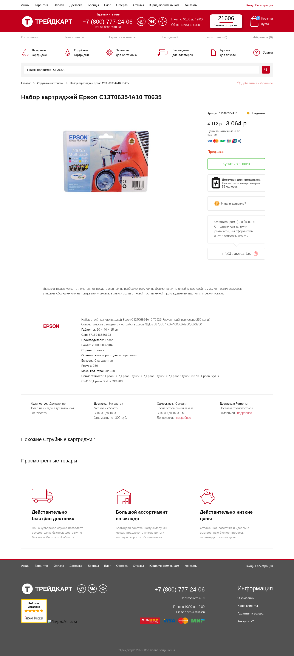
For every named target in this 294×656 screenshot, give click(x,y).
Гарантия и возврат (122, 37)
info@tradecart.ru (236, 253)
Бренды (93, 5)
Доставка (76, 5)
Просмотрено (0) (215, 37)
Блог (107, 5)
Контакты (190, 5)
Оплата (59, 5)
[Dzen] (162, 24)
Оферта (122, 5)
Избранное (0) (263, 37)
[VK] (152, 24)
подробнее (183, 418)
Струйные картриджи (50, 83)
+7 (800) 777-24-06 (107, 21)
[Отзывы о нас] (34, 622)
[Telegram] (141, 24)
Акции (25, 5)
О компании (29, 37)
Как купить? (170, 37)
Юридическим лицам (164, 5)
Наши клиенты (73, 37)
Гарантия (41, 5)
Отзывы (138, 5)
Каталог (26, 83)
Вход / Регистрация (259, 5)
